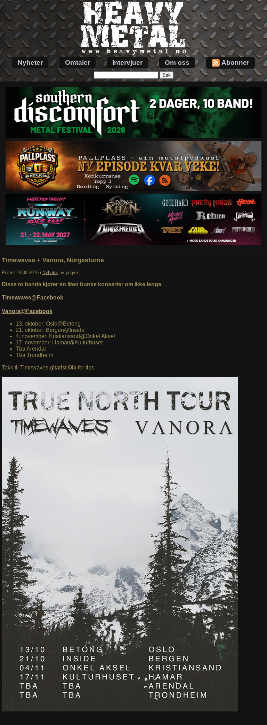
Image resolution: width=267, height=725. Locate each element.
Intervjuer (127, 62)
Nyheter (30, 62)
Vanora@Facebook (27, 311)
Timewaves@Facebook (32, 298)
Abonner (235, 62)
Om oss (177, 62)
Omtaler (77, 62)
